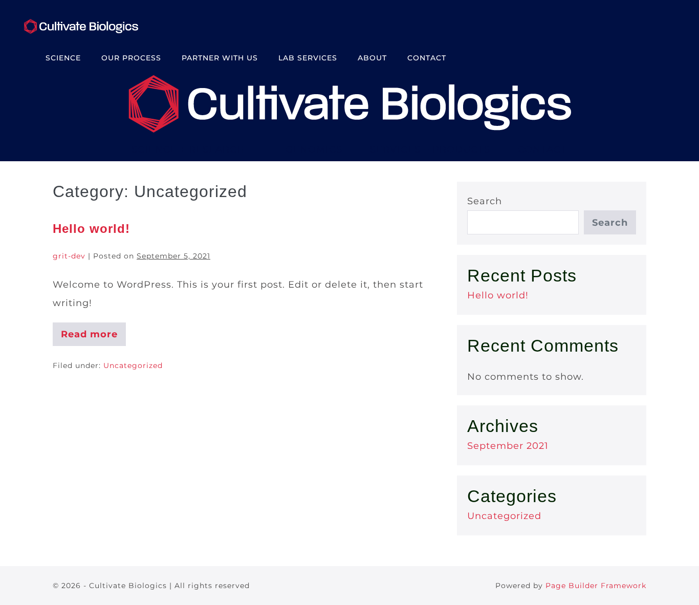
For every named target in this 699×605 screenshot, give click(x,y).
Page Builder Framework (595, 585)
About (372, 57)
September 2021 (508, 445)
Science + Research (188, 149)
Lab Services (307, 57)
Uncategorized (133, 365)
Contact (426, 57)
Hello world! (91, 228)
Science (63, 57)
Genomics (314, 149)
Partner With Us (220, 57)
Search (484, 201)
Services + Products (430, 149)
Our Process (131, 57)
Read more (91, 337)
